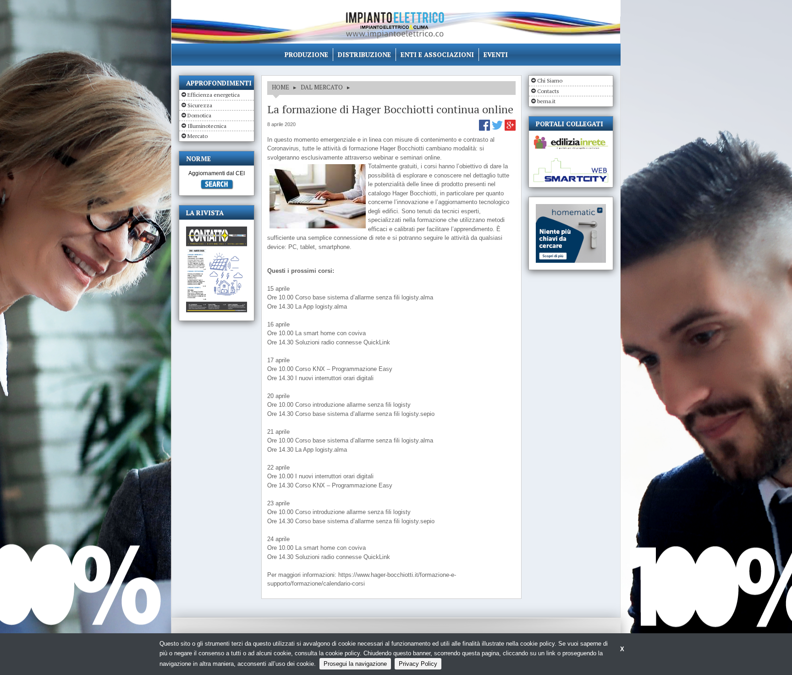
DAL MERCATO (322, 87)
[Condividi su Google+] (510, 128)
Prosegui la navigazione (355, 663)
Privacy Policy (418, 663)
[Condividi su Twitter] (498, 128)
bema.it (546, 101)
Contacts (548, 91)
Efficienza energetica (213, 94)
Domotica (199, 115)
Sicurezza (199, 105)
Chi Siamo (549, 80)
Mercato (197, 136)
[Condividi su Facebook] (485, 128)
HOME (280, 87)
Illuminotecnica (206, 125)
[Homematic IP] (571, 208)
